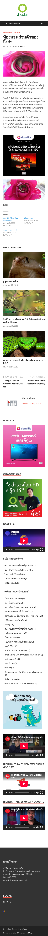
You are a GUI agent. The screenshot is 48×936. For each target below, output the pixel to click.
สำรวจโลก (17, 33)
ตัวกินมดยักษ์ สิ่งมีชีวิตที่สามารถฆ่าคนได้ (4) (24, 616)
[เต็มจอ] (41, 549)
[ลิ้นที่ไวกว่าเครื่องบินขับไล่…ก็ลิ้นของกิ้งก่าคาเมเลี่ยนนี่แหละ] (24, 316)
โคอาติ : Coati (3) (12, 637)
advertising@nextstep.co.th (15, 880)
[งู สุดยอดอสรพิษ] (24, 278)
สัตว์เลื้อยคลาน (7, 33)
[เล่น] (6, 549)
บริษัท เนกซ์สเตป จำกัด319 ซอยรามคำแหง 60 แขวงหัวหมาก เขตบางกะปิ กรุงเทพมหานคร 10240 (21, 871)
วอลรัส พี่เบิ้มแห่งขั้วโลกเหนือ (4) (18, 611)
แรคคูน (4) (9, 624)
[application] (24, 540)
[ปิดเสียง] (37, 549)
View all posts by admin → (31, 405)
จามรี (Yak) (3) (10, 646)
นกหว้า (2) (9, 667)
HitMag (29, 933)
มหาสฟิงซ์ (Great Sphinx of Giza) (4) (20, 570)
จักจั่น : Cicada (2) (12, 583)
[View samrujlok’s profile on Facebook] (4, 902)
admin (22, 46)
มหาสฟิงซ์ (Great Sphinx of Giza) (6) (20, 607)
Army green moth (10, 230)
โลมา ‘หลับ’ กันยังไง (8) (14, 598)
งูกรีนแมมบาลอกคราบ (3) (16, 578)
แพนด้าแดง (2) (10, 663)
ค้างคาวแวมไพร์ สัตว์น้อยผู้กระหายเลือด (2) (23, 654)
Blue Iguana (28, 218)
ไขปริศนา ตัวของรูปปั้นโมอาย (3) (19, 642)
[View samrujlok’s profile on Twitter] (7, 902)
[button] (22, 10)
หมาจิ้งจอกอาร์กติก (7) (14, 603)
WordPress (17, 933)
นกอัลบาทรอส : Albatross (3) (17, 650)
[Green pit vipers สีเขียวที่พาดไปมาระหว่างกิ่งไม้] (24, 357)
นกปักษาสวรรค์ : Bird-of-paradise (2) (20, 683)
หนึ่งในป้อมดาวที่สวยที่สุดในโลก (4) (20, 565)
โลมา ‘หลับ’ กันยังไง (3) (14, 574)
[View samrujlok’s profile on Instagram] (10, 902)
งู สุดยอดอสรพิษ (10, 281)
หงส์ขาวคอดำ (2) (12, 659)
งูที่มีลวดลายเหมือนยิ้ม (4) (15, 620)
